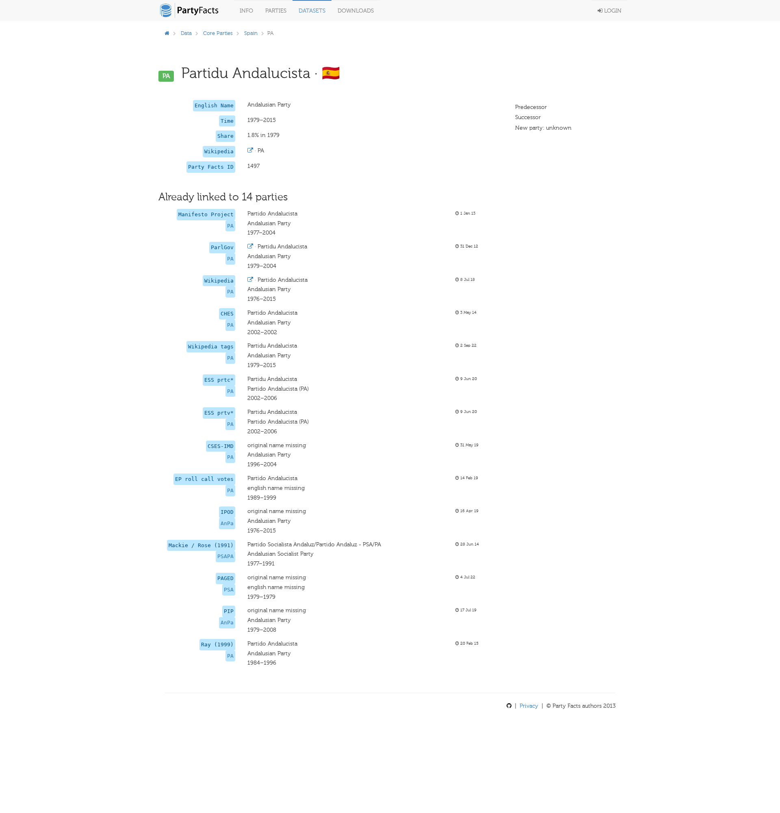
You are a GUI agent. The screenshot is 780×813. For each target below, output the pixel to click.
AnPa (227, 523)
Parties (275, 10)
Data (186, 33)
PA (230, 226)
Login (612, 10)
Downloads (356, 10)
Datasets (312, 10)
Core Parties (218, 33)
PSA (229, 590)
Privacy (529, 705)
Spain (251, 33)
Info (246, 10)
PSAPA (225, 556)
